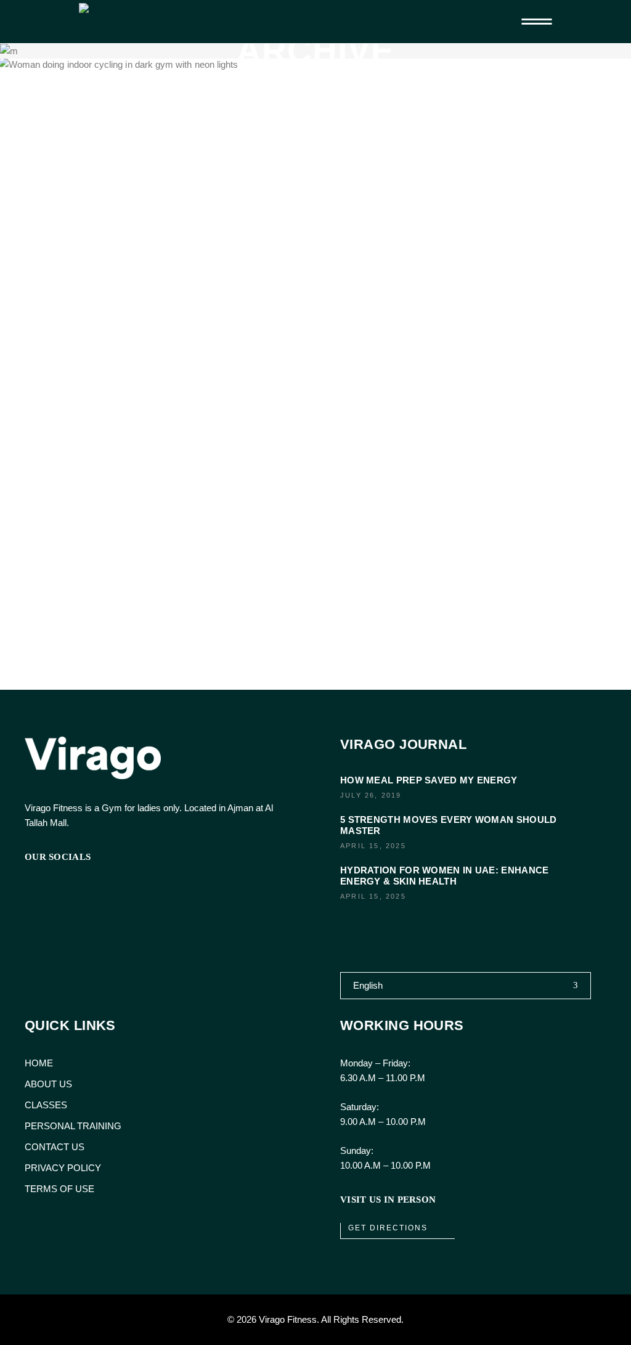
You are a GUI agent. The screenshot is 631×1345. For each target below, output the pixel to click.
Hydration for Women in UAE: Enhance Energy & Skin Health (444, 875)
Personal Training (73, 1126)
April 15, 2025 (373, 845)
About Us (48, 1084)
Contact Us (54, 1147)
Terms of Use (59, 1189)
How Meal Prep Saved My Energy (429, 780)
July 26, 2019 (371, 795)
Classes (46, 1105)
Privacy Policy (63, 1168)
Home (39, 1063)
